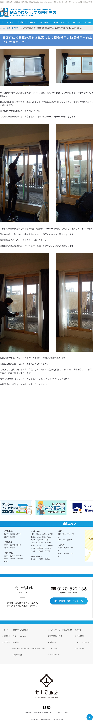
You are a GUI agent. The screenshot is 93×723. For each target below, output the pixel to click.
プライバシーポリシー (83, 642)
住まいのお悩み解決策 (21, 630)
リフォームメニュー (10, 22)
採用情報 (88, 22)
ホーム (2, 28)
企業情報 (55, 22)
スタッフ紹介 (65, 22)
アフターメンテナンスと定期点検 (60, 630)
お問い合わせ (79, 648)
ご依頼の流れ (18, 655)
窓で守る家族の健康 (55, 636)
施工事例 (32, 22)
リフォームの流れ (43, 22)
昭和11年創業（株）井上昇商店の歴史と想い (29, 648)
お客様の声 (23, 22)
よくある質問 (79, 636)
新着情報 (7, 636)
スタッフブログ (12, 28)
